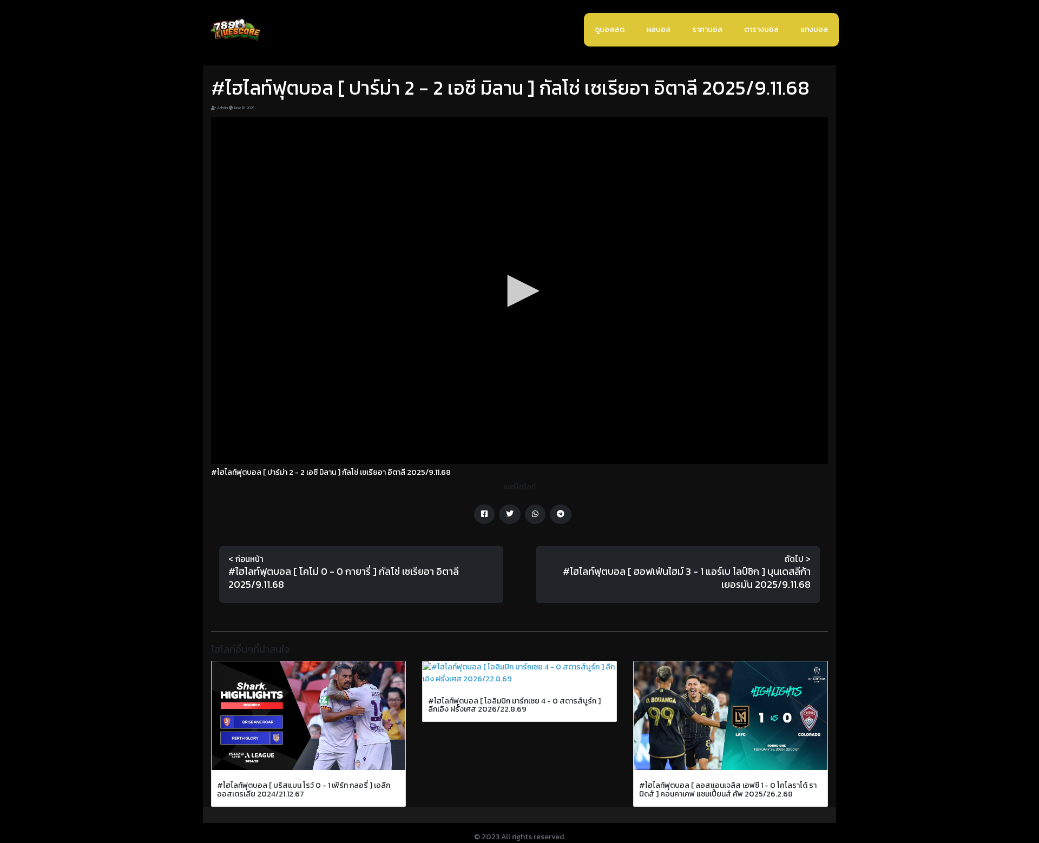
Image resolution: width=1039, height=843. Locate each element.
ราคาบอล (707, 29)
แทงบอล (814, 29)
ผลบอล (658, 29)
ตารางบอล (761, 29)
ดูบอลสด (609, 29)
